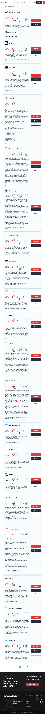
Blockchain (15, 703)
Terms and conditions (30, 704)
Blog (35, 2)
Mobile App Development (17, 701)
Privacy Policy (29, 706)
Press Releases (29, 699)
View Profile (36, 24)
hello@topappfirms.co (40, 699)
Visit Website (36, 20)
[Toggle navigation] (32, 2)
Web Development (16, 698)
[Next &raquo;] (27, 667)
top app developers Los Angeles (22, 657)
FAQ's (27, 703)
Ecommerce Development (17, 699)
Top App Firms (16, 400)
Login (39, 2)
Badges (27, 701)
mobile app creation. (23, 589)
